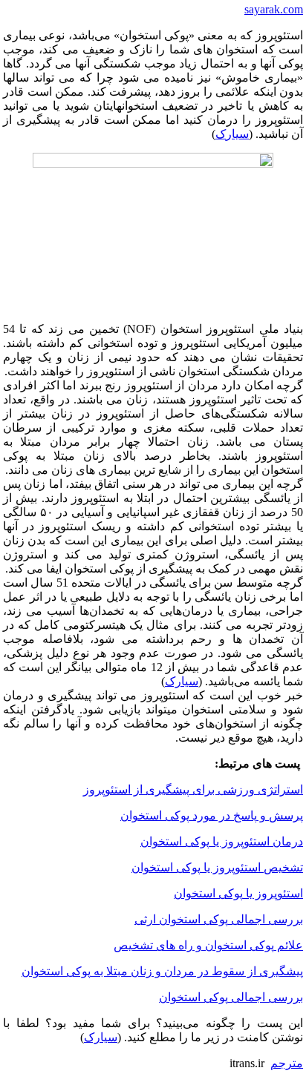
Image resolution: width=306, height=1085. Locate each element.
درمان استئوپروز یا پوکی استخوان (221, 841)
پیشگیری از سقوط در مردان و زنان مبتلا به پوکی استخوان (162, 971)
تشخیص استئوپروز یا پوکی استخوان (217, 867)
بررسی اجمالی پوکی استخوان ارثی (218, 919)
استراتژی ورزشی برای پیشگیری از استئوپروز (193, 789)
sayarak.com (273, 9)
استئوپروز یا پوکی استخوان (238, 893)
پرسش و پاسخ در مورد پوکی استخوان (211, 815)
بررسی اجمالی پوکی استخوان (231, 997)
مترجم (286, 1063)
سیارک (232, 134)
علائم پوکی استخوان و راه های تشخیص (208, 945)
